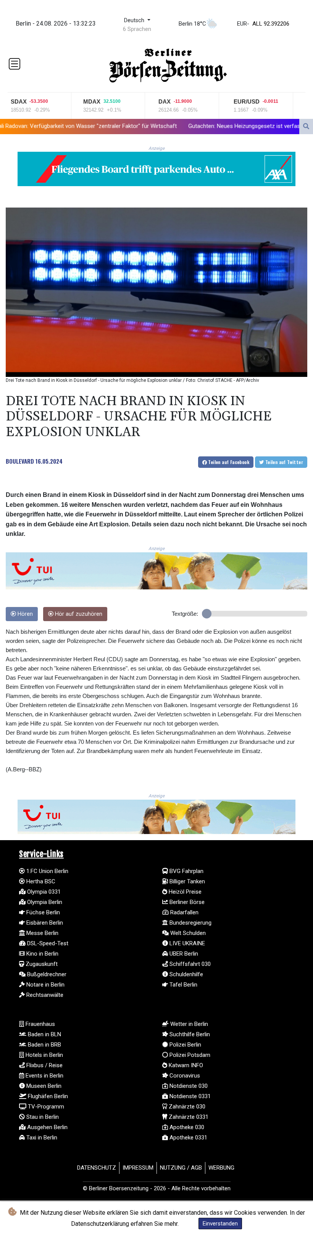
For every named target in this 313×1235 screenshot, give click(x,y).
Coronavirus (184, 1075)
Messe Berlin (41, 933)
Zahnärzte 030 (186, 1106)
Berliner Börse (186, 902)
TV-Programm (45, 1106)
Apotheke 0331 (187, 1137)
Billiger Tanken (186, 881)
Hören (24, 614)
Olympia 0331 (43, 891)
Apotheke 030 (186, 1127)
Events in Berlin (43, 1075)
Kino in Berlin (41, 953)
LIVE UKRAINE (186, 943)
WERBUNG (221, 1167)
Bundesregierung (189, 922)
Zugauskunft (41, 964)
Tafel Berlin (182, 984)
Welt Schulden (187, 933)
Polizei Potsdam (189, 1055)
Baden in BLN (43, 1034)
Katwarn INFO (185, 1065)
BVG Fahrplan (185, 871)
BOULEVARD (20, 461)
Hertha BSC (40, 881)
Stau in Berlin (42, 1116)
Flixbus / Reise (44, 1065)
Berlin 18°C (192, 23)
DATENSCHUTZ (96, 1167)
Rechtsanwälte (44, 995)
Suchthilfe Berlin (189, 1034)
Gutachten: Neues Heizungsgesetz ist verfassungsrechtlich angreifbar (210, 125)
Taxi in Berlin (41, 1137)
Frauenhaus (39, 1024)
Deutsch (135, 20)
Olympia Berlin (44, 902)
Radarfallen (183, 912)
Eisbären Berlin (44, 922)
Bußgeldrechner (46, 974)
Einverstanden (220, 1223)
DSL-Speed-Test (47, 943)
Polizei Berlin (184, 1044)
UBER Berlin (183, 953)
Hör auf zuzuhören (77, 614)
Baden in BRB (43, 1044)
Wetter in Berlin (188, 1024)
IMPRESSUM (138, 1167)
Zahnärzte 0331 (187, 1116)
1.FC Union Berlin (46, 871)
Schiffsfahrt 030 (189, 964)
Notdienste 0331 (189, 1096)
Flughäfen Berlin (47, 1096)
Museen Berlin (43, 1085)
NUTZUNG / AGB (181, 1167)
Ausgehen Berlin (47, 1127)
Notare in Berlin (45, 984)
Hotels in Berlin (43, 1055)
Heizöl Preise (184, 891)
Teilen (228, 462)
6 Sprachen (137, 29)
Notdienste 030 (188, 1085)
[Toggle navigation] (14, 63)
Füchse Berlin (42, 912)
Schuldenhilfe (185, 974)
